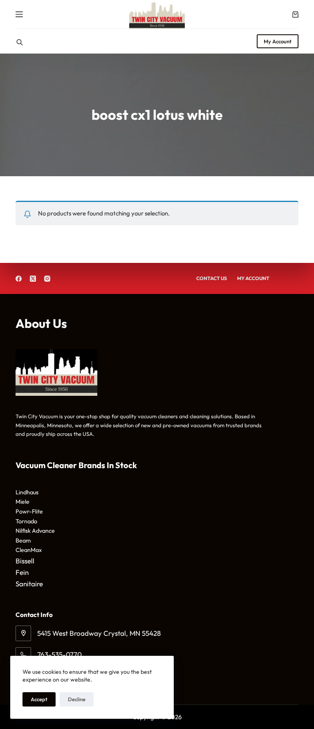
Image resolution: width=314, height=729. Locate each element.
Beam (23, 540)
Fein (22, 572)
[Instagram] (47, 279)
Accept (39, 699)
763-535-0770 (59, 654)
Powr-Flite (29, 511)
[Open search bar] (20, 41)
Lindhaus (27, 492)
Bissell (25, 560)
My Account (278, 41)
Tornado (26, 521)
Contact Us (211, 278)
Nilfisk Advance (35, 530)
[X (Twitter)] (33, 279)
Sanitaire (29, 583)
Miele (22, 501)
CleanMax (29, 550)
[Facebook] (19, 279)
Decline (76, 699)
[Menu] (19, 14)
